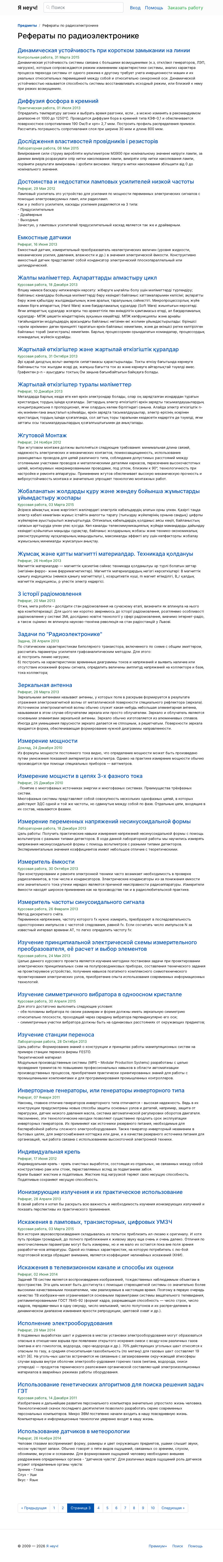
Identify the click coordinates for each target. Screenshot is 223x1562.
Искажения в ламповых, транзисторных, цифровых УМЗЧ (95, 1222)
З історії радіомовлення (49, 594)
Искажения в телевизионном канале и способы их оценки (96, 1267)
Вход (135, 7)
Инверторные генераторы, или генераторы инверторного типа (101, 1090)
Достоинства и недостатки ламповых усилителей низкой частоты (106, 181)
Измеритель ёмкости (46, 861)
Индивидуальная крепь (49, 1151)
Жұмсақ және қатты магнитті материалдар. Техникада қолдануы (105, 554)
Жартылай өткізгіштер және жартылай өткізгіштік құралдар (98, 349)
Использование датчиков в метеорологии (74, 1431)
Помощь (154, 7)
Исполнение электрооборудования (65, 1323)
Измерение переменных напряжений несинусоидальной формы (104, 821)
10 (153, 1508)
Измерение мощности (48, 741)
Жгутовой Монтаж (42, 435)
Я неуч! (52, 1546)
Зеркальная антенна (45, 685)
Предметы (27, 25)
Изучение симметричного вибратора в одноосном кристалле (100, 994)
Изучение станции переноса (56, 1034)
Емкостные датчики (44, 237)
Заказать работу (185, 7)
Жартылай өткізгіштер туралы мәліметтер (74, 384)
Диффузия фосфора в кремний (58, 101)
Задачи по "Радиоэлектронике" (60, 634)
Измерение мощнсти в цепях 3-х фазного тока (80, 776)
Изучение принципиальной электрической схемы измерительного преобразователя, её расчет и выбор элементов (107, 945)
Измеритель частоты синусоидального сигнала (81, 902)
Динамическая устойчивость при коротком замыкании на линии (104, 50)
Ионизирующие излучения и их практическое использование (100, 1192)
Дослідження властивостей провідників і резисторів (88, 141)
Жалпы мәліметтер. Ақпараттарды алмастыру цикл (87, 277)
